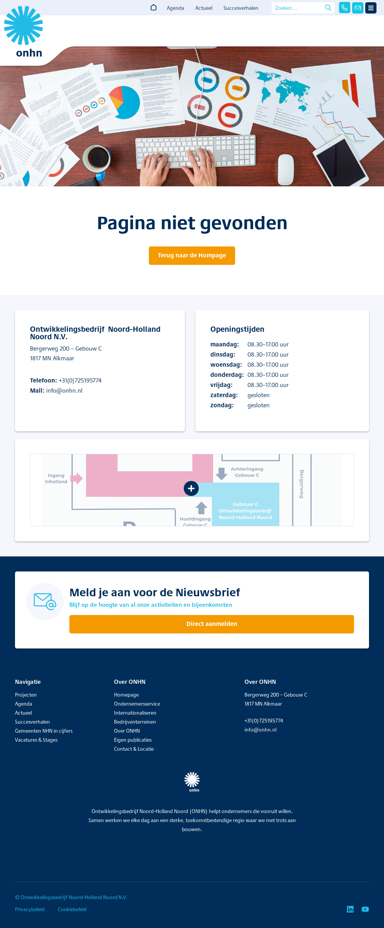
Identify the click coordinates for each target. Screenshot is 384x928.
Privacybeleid (30, 909)
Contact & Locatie (134, 749)
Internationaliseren (135, 712)
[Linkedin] (350, 909)
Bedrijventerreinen (135, 721)
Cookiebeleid (72, 909)
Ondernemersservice (137, 703)
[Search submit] (328, 8)
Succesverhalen (241, 8)
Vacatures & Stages (36, 740)
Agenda (175, 8)
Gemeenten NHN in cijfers (43, 731)
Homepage (126, 694)
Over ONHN (127, 731)
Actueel (203, 8)
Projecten (26, 694)
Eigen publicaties (133, 740)
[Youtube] (365, 909)
